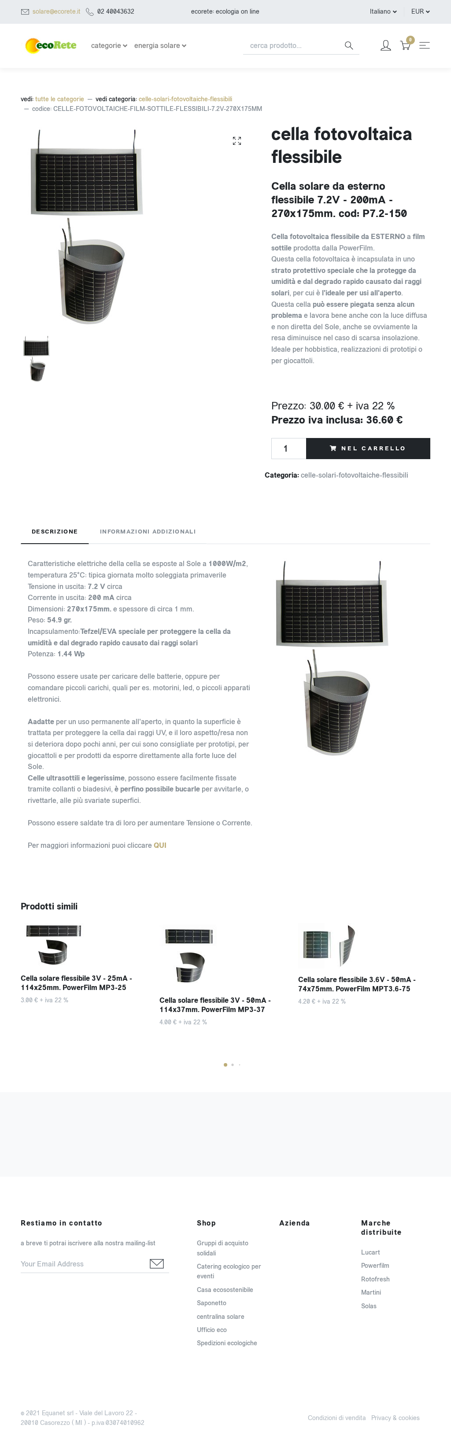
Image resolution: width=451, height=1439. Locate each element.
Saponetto (211, 1303)
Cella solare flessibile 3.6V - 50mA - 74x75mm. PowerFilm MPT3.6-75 (357, 984)
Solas (369, 1306)
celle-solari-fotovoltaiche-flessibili (185, 99)
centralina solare (220, 1317)
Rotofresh (375, 1279)
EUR (417, 11)
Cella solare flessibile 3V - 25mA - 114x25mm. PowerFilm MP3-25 (76, 983)
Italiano (380, 11)
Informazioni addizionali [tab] (148, 532)
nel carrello (374, 449)
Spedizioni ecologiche (227, 1343)
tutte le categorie (59, 99)
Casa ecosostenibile (225, 1290)
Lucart (370, 1252)
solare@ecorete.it (57, 11)
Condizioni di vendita (337, 1418)
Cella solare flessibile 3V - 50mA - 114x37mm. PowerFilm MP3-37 (215, 1005)
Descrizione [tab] (55, 532)
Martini (371, 1292)
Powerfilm (375, 1266)
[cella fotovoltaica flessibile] (237, 140)
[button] (225, 1065)
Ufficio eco (212, 1330)
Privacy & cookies (395, 1418)
